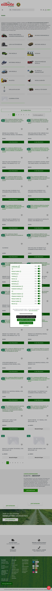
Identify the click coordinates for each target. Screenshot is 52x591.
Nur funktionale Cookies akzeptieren (26, 316)
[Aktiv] (39, 266)
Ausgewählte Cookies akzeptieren (26, 320)
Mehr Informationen (33, 310)
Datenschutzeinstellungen (26, 313)
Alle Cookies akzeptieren (26, 323)
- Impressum (26, 325)
